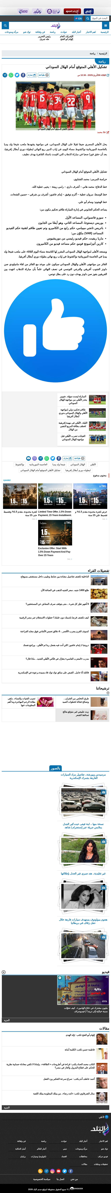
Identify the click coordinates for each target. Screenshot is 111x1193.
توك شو (26, 32)
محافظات (83, 1156)
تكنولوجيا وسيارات (38, 1156)
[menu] (105, 25)
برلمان (23, 1156)
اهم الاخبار (91, 32)
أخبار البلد (76, 32)
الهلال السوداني (77, 464)
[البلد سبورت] (72, 11)
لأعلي (102, 1117)
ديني (65, 1149)
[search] (5, 25)
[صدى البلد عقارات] (37, 11)
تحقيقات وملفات (101, 1164)
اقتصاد (64, 1156)
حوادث (64, 32)
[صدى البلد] (55, 25)
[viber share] (34, 458)
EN (80, 18)
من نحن (74, 1179)
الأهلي (93, 464)
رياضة (53, 32)
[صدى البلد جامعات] (53, 11)
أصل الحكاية (20, 1149)
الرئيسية (105, 32)
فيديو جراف (103, 1156)
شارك (30, 75)
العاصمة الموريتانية (38, 464)
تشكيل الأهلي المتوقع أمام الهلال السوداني (40, 470)
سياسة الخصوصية (41, 1179)
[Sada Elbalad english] (23, 11)
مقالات (84, 1164)
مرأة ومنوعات (11, 32)
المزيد (7, 1020)
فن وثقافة (40, 32)
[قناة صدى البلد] (89, 11)
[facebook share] (23, 75)
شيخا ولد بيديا (58, 464)
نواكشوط (19, 464)
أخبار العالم (41, 1149)
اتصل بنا (60, 1179)
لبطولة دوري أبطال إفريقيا (78, 470)
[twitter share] (17, 75)
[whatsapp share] (11, 75)
